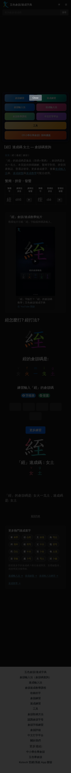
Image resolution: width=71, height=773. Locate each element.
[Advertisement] (35, 56)
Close (35, 97)
